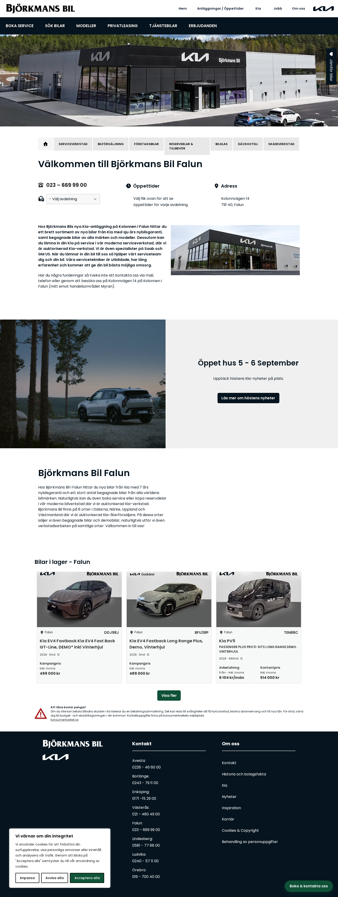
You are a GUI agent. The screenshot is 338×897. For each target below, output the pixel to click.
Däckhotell (248, 144)
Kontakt (142, 743)
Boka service (20, 26)
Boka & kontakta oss (309, 886)
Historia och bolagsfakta (244, 774)
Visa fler (169, 695)
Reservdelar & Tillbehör (181, 146)
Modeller (86, 26)
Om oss (298, 8)
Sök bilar (55, 26)
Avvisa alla (55, 878)
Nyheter (229, 796)
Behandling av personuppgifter (250, 841)
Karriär (228, 819)
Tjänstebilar (163, 26)
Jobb (277, 8)
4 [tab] (179, 451)
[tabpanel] (169, 80)
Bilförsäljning (111, 144)
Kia (258, 8)
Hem (183, 8)
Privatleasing (123, 26)
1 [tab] (158, 451)
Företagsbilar (146, 144)
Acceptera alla (87, 878)
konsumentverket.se (64, 720)
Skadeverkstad (281, 144)
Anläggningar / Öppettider (220, 8)
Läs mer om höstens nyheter (248, 398)
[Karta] (235, 506)
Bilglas (221, 144)
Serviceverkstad (73, 144)
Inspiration (231, 808)
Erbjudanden (203, 26)
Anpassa (27, 878)
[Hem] (45, 143)
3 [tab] (172, 451)
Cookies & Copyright (240, 830)
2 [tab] (165, 451)
